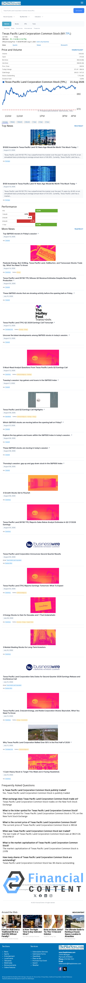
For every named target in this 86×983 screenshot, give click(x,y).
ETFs (25, 24)
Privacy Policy (49, 889)
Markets (6, 24)
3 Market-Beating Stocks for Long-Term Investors (24, 647)
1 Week (12, 122)
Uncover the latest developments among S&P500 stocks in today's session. (36, 335)
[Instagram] (51, 895)
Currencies (19, 28)
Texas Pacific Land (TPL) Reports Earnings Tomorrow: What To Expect (33, 586)
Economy (19, 622)
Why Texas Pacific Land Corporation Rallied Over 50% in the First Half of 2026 (37, 742)
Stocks (17, 24)
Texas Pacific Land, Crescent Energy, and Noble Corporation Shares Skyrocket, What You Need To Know (41, 712)
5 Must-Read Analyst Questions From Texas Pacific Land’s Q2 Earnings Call (35, 367)
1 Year (34, 122)
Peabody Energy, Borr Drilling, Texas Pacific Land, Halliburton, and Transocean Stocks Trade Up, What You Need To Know (42, 264)
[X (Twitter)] (35, 895)
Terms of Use (37, 977)
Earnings (21, 329)
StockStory (8, 272)
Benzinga (7, 161)
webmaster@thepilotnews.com (70, 963)
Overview (6, 28)
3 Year (41, 122)
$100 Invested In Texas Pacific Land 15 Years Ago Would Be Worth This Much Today (40, 184)
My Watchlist (23, 16)
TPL (68, 33)
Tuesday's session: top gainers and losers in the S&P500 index (31, 380)
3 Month (27, 122)
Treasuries (37, 28)
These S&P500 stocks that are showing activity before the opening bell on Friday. (39, 293)
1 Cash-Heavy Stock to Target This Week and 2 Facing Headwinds (31, 772)
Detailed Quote (77, 50)
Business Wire (8, 563)
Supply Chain (30, 622)
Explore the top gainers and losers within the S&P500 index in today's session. (37, 435)
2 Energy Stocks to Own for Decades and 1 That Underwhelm (29, 615)
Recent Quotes (7, 16)
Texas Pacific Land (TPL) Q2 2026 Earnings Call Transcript (29, 322)
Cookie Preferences (67, 977)
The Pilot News (14, 977)
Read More (78, 229)
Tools (34, 24)
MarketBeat (8, 416)
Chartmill (7, 240)
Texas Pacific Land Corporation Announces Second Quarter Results (32, 554)
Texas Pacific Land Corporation (14, 560)
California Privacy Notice (55, 977)
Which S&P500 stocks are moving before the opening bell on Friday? (33, 422)
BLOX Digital (31, 978)
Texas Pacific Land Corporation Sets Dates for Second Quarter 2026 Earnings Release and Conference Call (41, 677)
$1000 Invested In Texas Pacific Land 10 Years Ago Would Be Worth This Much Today (40, 147)
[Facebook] (40, 895)
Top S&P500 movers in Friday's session (21, 234)
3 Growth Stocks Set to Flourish (16, 493)
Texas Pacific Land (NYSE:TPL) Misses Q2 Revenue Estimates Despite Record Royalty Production (39, 279)
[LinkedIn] (45, 895)
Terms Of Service (63, 889)
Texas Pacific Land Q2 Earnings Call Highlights (24, 409)
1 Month (19, 122)
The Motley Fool (9, 329)
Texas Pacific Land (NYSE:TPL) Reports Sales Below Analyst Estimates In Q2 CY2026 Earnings (39, 523)
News (12, 28)
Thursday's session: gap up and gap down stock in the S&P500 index (33, 463)
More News (78, 126)
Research (64, 45)
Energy (18, 272)
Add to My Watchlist (42, 42)
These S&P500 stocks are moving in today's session (26, 448)
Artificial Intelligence (21, 374)
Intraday (5, 122)
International (28, 28)
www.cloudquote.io (58, 885)
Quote (15, 45)
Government (24, 720)
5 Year (47, 122)
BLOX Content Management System (16, 978)
